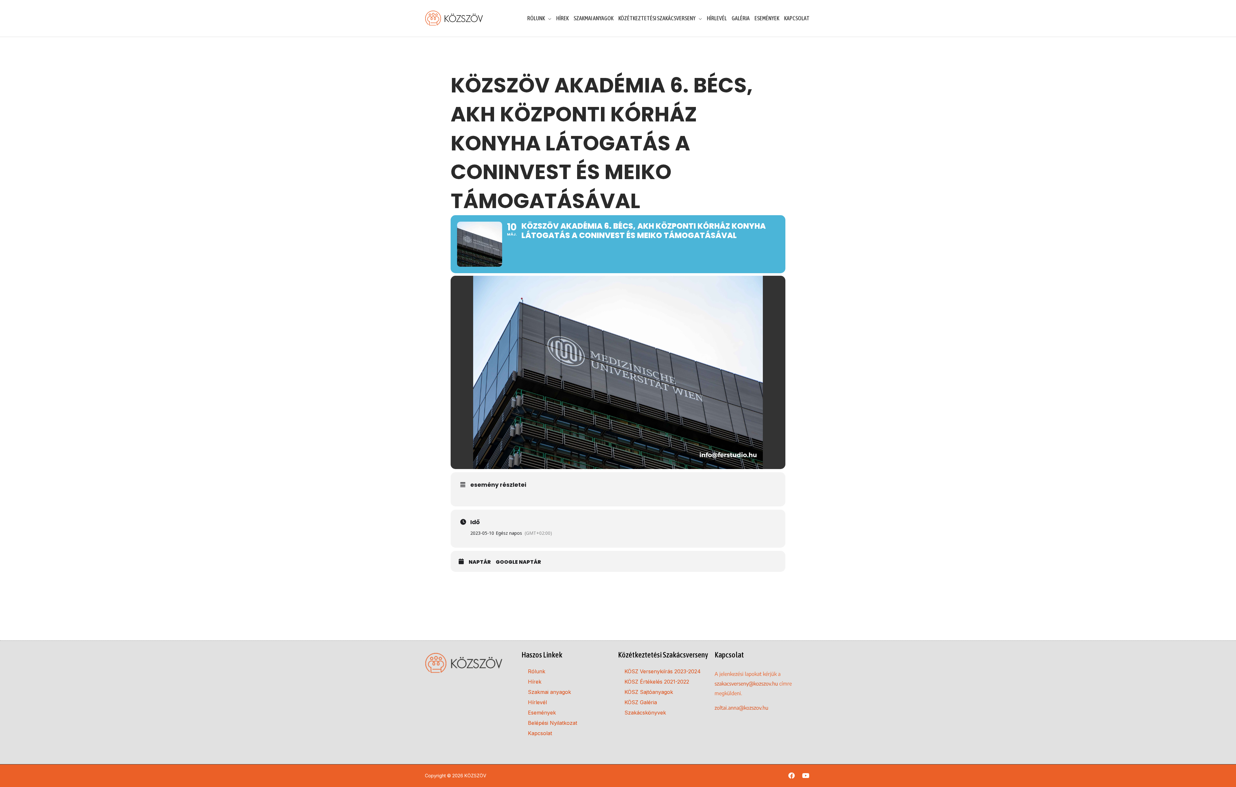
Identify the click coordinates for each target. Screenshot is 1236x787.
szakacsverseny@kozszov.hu (746, 683)
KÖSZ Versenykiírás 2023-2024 (662, 671)
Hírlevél (537, 702)
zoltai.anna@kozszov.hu (741, 708)
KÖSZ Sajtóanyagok (648, 692)
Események (542, 712)
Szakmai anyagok (549, 692)
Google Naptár (518, 562)
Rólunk (536, 671)
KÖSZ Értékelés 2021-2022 (656, 681)
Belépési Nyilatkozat (552, 723)
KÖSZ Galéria (640, 702)
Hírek (534, 681)
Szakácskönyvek (645, 712)
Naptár (480, 562)
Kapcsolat (540, 733)
